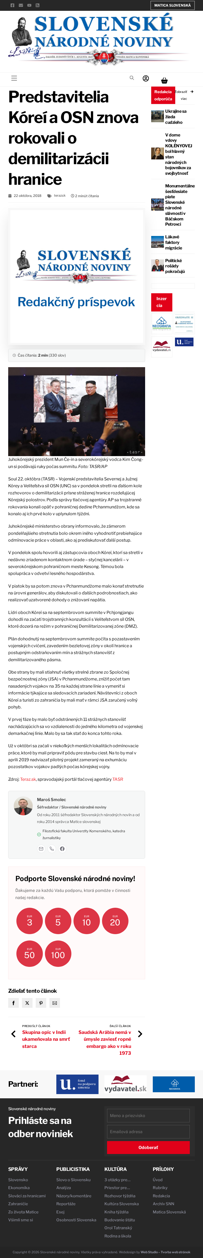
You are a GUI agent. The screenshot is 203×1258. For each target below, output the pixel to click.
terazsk (60, 195)
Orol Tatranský (118, 1228)
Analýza (63, 1187)
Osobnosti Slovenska (76, 1220)
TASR (117, 779)
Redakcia (161, 1196)
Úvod (158, 1179)
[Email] (41, 849)
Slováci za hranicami (27, 1196)
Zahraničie (18, 1204)
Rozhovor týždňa (119, 1196)
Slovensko (18, 1179)
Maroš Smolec (51, 799)
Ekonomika (19, 1187)
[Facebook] (62, 849)
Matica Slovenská (172, 5)
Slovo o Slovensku (73, 1179)
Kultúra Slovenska (121, 1204)
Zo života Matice (23, 1212)
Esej (60, 1212)
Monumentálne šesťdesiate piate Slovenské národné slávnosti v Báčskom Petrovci (180, 205)
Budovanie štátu (119, 1220)
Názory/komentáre (73, 1196)
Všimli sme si (20, 1220)
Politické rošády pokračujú (174, 266)
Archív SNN (163, 1204)
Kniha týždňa (116, 1212)
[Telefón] (52, 849)
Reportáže (66, 1204)
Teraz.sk (28, 779)
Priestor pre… (117, 1187)
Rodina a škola (117, 1236)
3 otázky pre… (117, 1179)
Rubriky (160, 1187)
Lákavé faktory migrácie (173, 242)
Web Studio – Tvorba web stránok (165, 1252)
